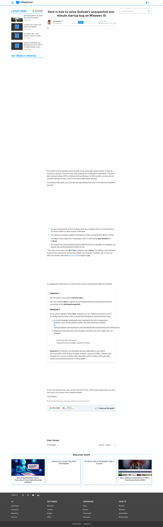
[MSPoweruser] (24, 2)
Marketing (14, 513)
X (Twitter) (28, 495)
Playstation (87, 517)
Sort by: (102, 445)
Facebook (23, 495)
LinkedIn (38, 495)
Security (14, 517)
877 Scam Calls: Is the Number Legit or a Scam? (99, 462)
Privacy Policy (77, 524)
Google (49, 513)
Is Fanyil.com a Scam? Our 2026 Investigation (63, 462)
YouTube (33, 495)
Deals (85, 506)
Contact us (87, 524)
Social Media (123, 513)
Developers (15, 506)
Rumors (85, 510)
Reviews (122, 506)
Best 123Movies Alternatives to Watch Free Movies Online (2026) (135, 479)
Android (50, 510)
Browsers (122, 510)
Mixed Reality (123, 517)
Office (81, 22)
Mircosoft (50, 506)
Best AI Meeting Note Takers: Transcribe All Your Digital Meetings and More (28, 480)
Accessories (87, 513)
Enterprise (14, 510)
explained (72, 256)
